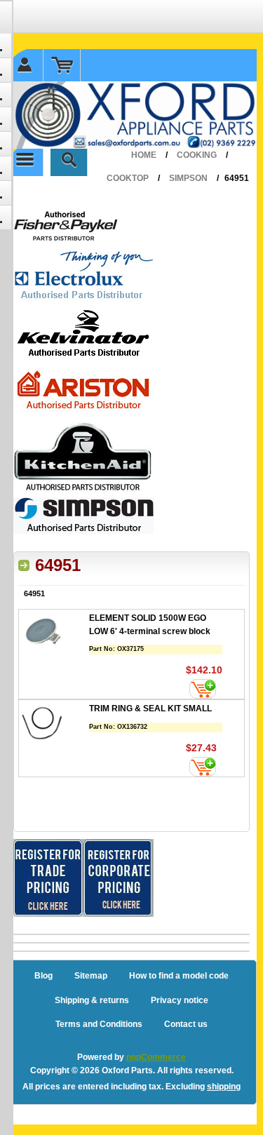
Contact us (186, 1024)
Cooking (197, 155)
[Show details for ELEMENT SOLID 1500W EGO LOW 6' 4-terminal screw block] (54, 634)
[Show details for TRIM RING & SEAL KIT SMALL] (54, 725)
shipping (224, 1087)
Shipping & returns (92, 1000)
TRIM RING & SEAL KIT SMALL (150, 708)
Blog (43, 976)
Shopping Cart (62, 65)
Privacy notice (179, 1000)
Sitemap (90, 976)
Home (143, 155)
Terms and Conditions (98, 1024)
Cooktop (128, 178)
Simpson (188, 178)
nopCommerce (156, 1057)
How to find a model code (179, 976)
